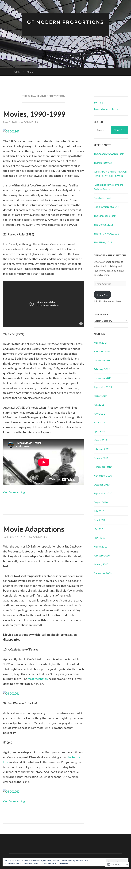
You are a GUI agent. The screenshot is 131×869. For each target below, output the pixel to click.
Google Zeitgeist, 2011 (106, 206)
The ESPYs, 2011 (103, 242)
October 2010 (101, 484)
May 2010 (99, 528)
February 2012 (102, 369)
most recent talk (38, 678)
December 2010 (103, 466)
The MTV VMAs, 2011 (106, 233)
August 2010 (101, 502)
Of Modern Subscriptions (110, 255)
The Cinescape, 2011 (105, 215)
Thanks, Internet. (103, 162)
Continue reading (15, 492)
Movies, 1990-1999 (34, 114)
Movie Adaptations (33, 529)
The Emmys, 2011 (103, 224)
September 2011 (103, 386)
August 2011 (101, 395)
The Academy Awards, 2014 (109, 153)
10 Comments (38, 537)
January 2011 (101, 457)
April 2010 (99, 537)
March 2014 (100, 342)
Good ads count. (102, 197)
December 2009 (103, 573)
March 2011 (100, 440)
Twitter (99, 102)
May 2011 (99, 422)
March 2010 (100, 546)
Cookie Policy (62, 863)
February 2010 (102, 555)
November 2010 (103, 475)
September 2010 (103, 493)
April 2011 (99, 431)
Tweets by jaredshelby (106, 108)
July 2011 (99, 404)
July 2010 (99, 511)
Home (16, 71)
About (31, 71)
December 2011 (103, 377)
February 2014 (102, 351)
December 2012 (103, 360)
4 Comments (29, 122)
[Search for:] (111, 130)
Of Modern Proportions (65, 22)
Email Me (102, 294)
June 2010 (99, 519)
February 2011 (102, 448)
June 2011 (99, 413)
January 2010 (101, 564)
